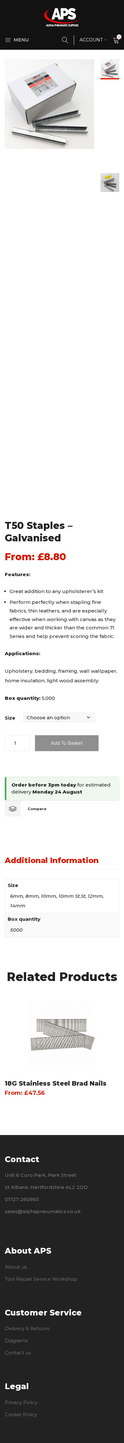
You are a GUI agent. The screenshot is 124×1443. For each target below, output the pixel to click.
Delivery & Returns (27, 1328)
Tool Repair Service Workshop (41, 1279)
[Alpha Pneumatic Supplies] (62, 16)
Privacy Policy (21, 1402)
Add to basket (67, 743)
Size (10, 718)
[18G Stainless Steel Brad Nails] (62, 1035)
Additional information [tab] (52, 860)
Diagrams (16, 1340)
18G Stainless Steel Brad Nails (56, 1083)
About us (16, 1267)
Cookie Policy (21, 1414)
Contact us (18, 1353)
